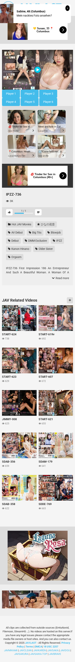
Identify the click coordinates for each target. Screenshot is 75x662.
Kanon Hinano (20, 248)
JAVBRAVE (55, 653)
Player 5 (30, 101)
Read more (62, 278)
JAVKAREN (39, 650)
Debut (15, 240)
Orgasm (16, 257)
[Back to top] (67, 654)
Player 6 (48, 101)
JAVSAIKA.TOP (38, 653)
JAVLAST (30, 642)
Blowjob (55, 232)
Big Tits (36, 232)
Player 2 (30, 93)
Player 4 (11, 101)
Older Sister (45, 248)
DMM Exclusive (37, 240)
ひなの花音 (47, 224)
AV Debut (17, 232)
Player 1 (11, 93)
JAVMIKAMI (11, 650)
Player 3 (48, 93)
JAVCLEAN (25, 650)
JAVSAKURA (21, 653)
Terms (30, 646)
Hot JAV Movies (21, 224)
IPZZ (59, 240)
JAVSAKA (53, 650)
